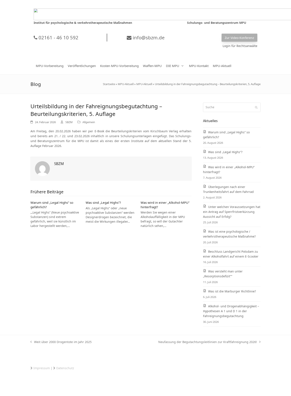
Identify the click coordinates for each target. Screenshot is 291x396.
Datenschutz (65, 368)
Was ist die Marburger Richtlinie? (232, 291)
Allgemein (88, 122)
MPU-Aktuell (126, 84)
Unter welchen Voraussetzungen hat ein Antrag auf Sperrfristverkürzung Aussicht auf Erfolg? (231, 212)
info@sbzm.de (147, 37)
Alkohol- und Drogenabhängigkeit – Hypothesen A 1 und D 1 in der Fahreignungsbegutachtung (231, 311)
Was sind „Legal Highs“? (103, 202)
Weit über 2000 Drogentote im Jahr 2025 (61, 342)
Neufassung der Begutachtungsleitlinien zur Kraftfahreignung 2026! (207, 342)
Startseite (109, 84)
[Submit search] (256, 107)
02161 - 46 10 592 (57, 37)
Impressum (41, 368)
